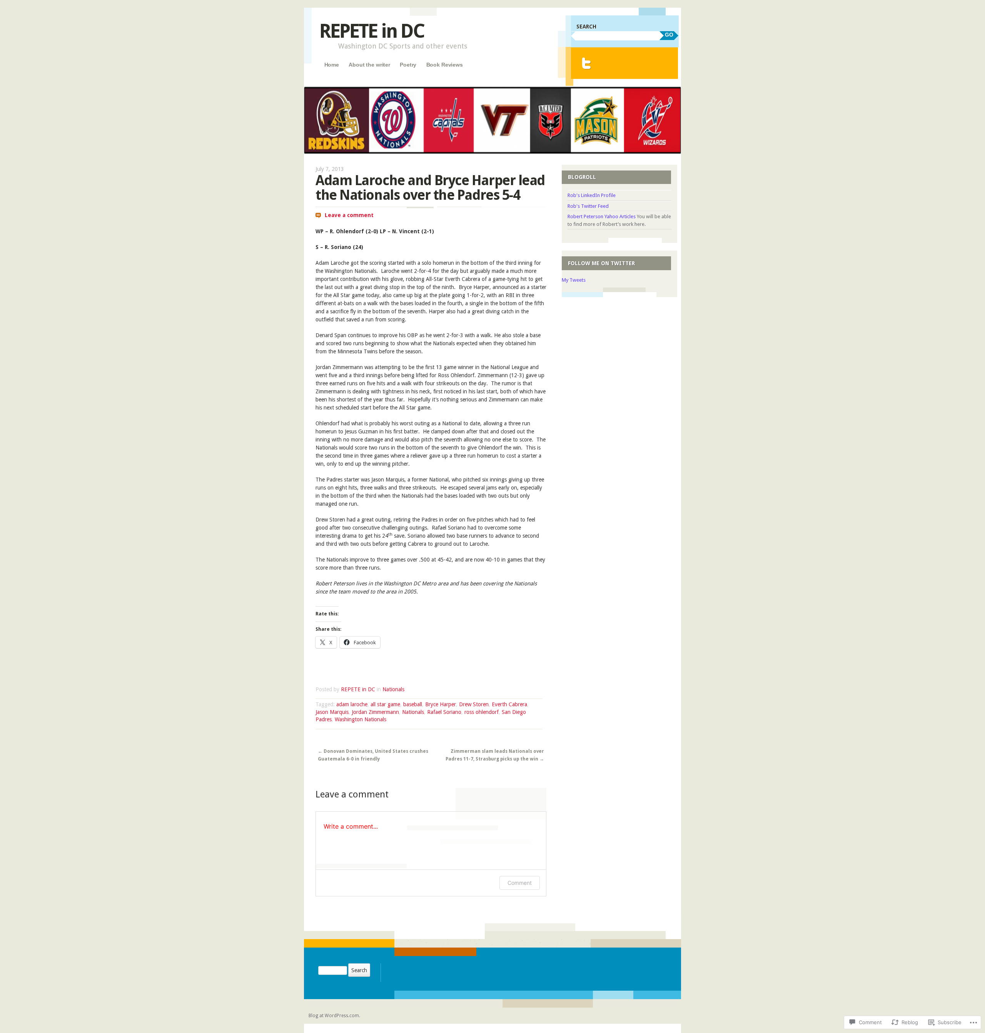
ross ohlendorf (481, 712)
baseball (412, 704)
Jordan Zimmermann (375, 712)
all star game (385, 704)
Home (331, 65)
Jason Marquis (332, 712)
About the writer (369, 65)
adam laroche (351, 704)
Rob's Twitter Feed (588, 206)
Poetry (408, 65)
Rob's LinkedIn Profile (592, 195)
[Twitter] (586, 63)
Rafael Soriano (444, 712)
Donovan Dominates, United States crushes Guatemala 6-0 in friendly (373, 755)
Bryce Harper (440, 704)
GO (669, 35)
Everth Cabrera (509, 704)
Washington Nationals (360, 719)
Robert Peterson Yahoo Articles (602, 216)
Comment (520, 882)
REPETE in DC (371, 31)
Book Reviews (444, 65)
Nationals (393, 689)
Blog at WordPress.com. (334, 1015)
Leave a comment (349, 215)
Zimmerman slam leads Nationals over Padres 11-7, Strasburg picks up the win (495, 755)
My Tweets (574, 280)
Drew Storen (474, 704)
